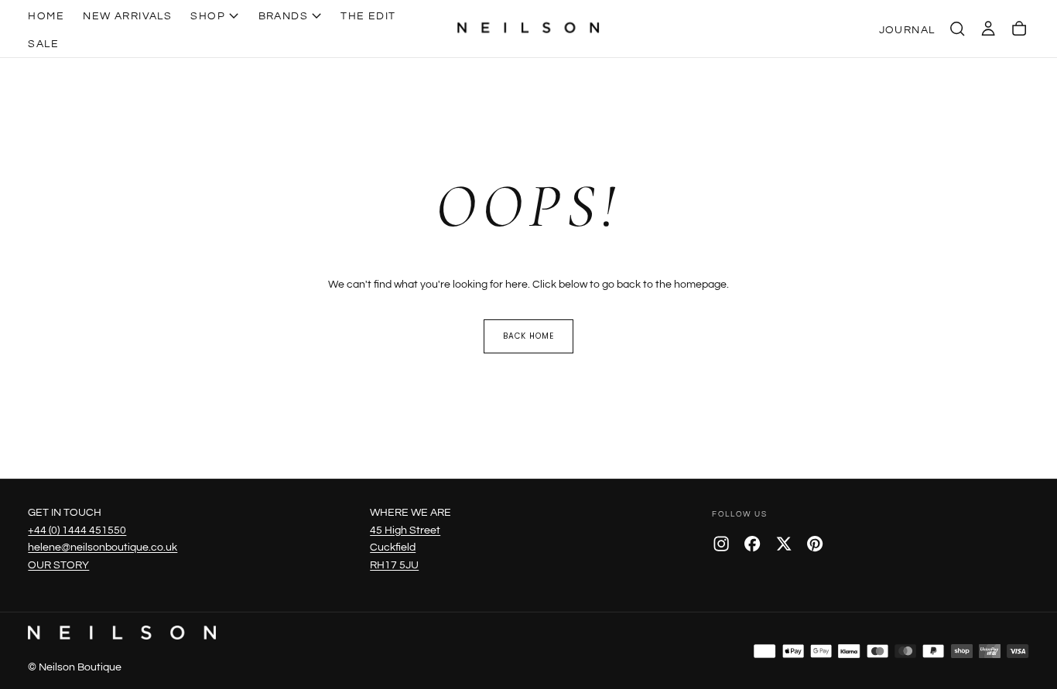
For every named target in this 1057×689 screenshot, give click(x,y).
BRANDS (283, 16)
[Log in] (988, 28)
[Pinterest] (815, 543)
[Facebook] (752, 543)
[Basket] (1019, 28)
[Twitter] (784, 543)
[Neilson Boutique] (121, 632)
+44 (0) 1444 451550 (77, 530)
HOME (46, 16)
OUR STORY (58, 565)
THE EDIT (367, 16)
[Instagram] (721, 543)
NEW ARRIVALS (127, 16)
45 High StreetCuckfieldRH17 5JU (405, 547)
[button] (957, 28)
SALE (43, 43)
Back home (528, 336)
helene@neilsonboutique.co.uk (102, 547)
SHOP (207, 16)
